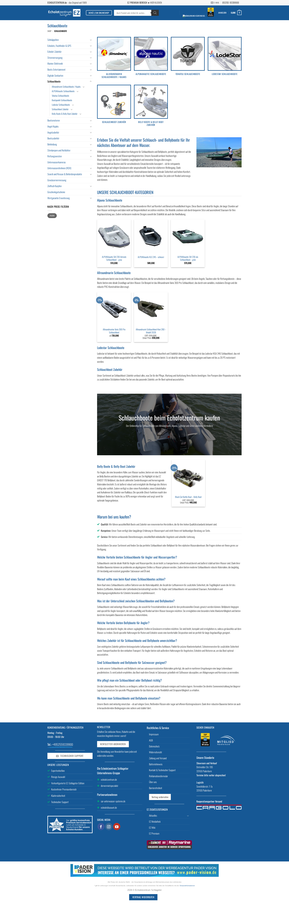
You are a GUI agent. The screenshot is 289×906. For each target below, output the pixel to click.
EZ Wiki (152, 827)
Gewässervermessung (56, 180)
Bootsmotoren (53, 120)
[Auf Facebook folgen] (101, 826)
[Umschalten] (91, 40)
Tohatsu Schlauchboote (60, 95)
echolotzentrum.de (109, 779)
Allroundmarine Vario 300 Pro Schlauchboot (114, 331)
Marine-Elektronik (55, 63)
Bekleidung (52, 144)
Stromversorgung (54, 57)
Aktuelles (153, 815)
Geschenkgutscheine (56, 192)
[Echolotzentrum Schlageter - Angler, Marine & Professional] (64, 13)
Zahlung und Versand (158, 758)
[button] (222, 12)
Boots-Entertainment (56, 69)
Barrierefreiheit (155, 788)
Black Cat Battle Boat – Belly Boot (188, 496)
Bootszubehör (53, 138)
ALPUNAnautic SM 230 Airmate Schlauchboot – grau (114, 258)
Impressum (154, 734)
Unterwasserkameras (56, 162)
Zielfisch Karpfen (54, 186)
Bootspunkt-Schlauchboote (62, 100)
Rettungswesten (54, 156)
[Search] (155, 13)
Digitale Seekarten (55, 75)
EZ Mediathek (155, 821)
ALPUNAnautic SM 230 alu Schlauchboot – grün (187, 258)
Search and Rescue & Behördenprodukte (64, 174)
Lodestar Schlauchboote (61, 104)
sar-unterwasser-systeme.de (113, 801)
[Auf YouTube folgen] (116, 826)
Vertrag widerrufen (160, 797)
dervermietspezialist (109, 786)
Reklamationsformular (158, 776)
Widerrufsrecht (155, 752)
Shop (49, 31)
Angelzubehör (53, 132)
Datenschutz (154, 746)
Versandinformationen (187, 885)
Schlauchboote (54, 81)
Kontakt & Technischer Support (162, 770)
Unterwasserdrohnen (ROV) (59, 168)
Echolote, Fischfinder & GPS (59, 46)
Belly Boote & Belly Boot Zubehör (64, 113)
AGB (151, 740)
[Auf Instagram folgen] (108, 826)
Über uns (153, 782)
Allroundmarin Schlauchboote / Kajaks (66, 86)
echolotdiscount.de (109, 807)
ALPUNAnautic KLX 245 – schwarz (151, 257)
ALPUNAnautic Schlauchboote (63, 91)
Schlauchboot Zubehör (60, 109)
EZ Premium (154, 833)
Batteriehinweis (155, 764)
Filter (52, 215)
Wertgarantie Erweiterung (58, 198)
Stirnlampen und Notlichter (58, 150)
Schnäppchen (53, 40)
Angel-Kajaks (53, 126)
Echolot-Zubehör (54, 51)
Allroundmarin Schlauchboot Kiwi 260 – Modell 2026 (151, 331)
